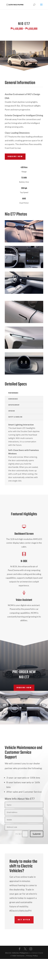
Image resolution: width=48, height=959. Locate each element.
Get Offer (24, 919)
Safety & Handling (15, 417)
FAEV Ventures (18, 956)
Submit (37, 833)
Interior (11, 411)
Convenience (13, 399)
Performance (13, 393)
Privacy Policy (32, 956)
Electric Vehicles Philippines (17, 953)
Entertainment (13, 405)
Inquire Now (15, 156)
